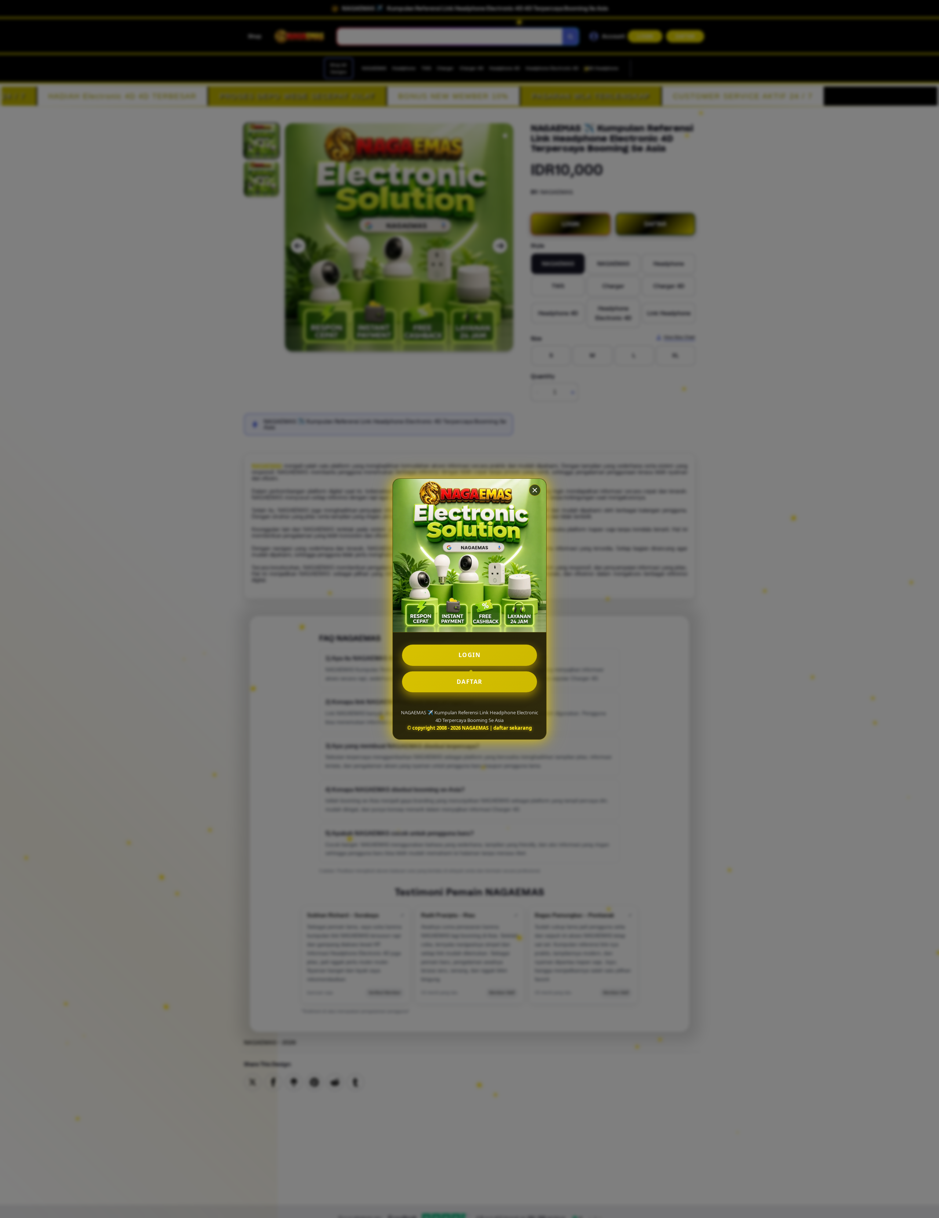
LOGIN (469, 655)
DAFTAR (470, 682)
